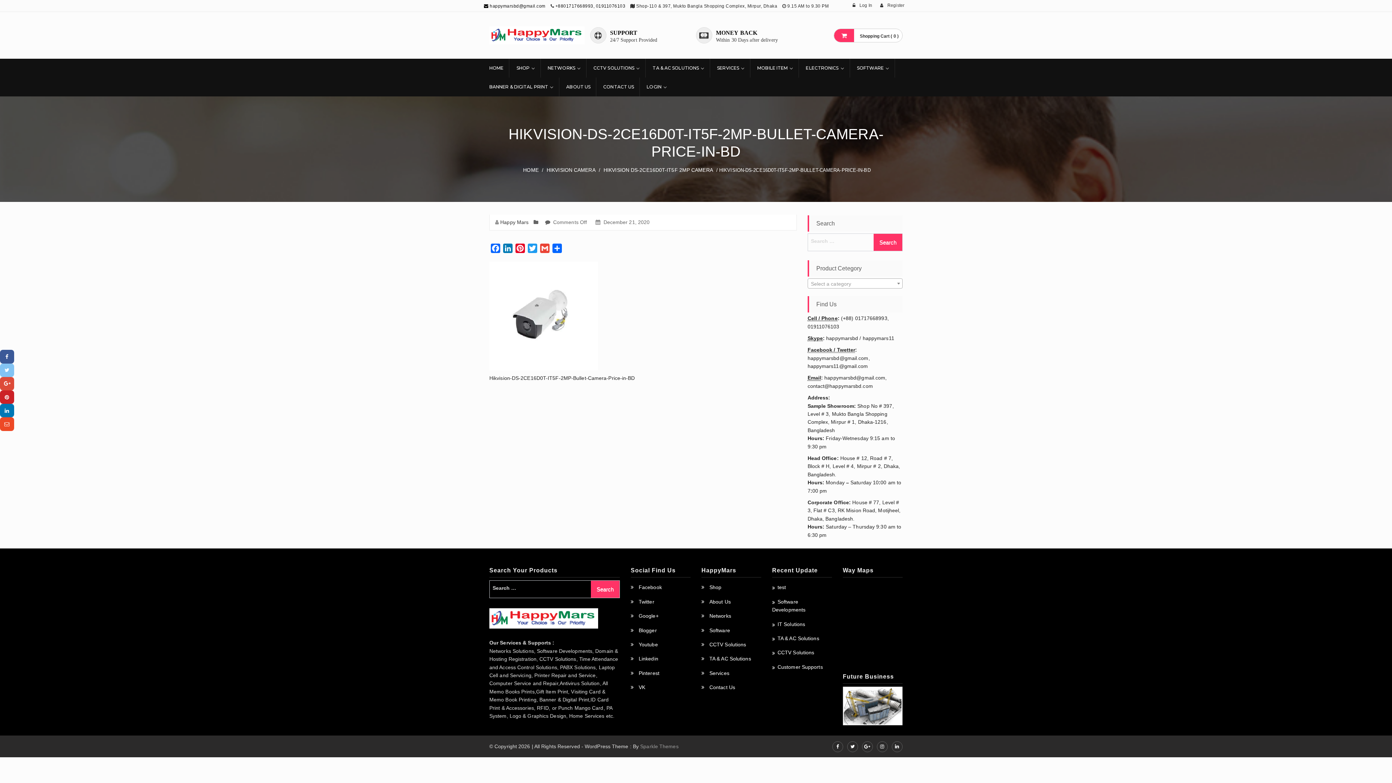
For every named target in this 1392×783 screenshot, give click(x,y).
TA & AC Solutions (675, 68)
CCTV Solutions (613, 68)
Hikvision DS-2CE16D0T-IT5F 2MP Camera (658, 170)
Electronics (822, 68)
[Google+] (7, 383)
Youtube (648, 644)
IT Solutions (791, 624)
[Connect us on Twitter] (852, 746)
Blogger (648, 630)
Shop (523, 68)
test (782, 587)
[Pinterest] (7, 397)
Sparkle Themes (659, 746)
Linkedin (648, 659)
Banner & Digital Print (518, 87)
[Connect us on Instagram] (882, 746)
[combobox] (855, 283)
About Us (578, 87)
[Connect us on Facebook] (837, 746)
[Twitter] (7, 370)
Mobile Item (772, 68)
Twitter (646, 602)
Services (728, 68)
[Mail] (7, 424)
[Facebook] (7, 356)
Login (654, 87)
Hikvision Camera (571, 170)
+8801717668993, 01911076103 (590, 6)
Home (496, 68)
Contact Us (618, 87)
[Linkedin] (7, 410)
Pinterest (649, 673)
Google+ (649, 616)
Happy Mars (514, 222)
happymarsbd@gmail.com (517, 6)
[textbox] (855, 284)
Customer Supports (800, 667)
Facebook (650, 587)
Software (870, 68)
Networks (561, 68)
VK (642, 687)
